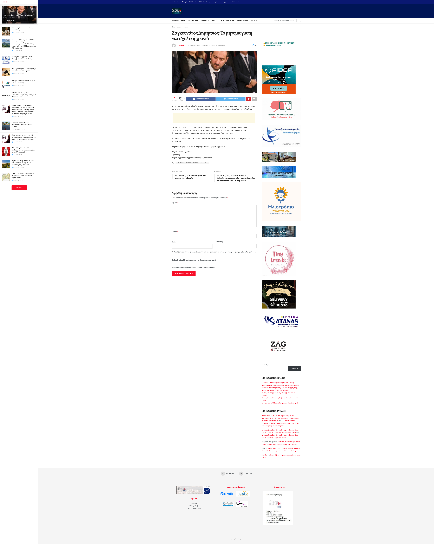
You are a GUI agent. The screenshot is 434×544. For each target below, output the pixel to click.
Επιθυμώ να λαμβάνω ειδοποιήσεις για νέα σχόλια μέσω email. (194, 260)
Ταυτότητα (193, 503)
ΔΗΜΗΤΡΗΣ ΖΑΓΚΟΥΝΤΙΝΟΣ (187, 163)
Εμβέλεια (217, 2)
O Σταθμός (184, 2)
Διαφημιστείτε (226, 2)
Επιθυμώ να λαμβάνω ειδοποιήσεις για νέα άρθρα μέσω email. (194, 267)
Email (175, 242)
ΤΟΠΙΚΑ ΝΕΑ (193, 21)
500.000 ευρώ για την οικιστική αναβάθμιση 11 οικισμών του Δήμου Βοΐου (23, 176)
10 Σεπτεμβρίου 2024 (195, 45)
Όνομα (175, 231)
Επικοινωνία (236, 2)
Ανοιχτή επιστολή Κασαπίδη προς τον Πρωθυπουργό (23, 82)
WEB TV (201, 2)
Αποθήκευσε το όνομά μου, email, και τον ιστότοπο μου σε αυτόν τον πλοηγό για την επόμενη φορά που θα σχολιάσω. (215, 252)
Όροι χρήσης (193, 506)
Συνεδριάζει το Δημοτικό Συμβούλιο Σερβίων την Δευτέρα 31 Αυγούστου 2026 (24, 95)
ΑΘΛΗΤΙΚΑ (204, 21)
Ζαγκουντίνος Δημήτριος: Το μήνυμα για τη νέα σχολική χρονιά (18, 16)
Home (174, 27)
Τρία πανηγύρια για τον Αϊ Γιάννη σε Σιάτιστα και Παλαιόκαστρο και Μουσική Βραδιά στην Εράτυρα (24, 137)
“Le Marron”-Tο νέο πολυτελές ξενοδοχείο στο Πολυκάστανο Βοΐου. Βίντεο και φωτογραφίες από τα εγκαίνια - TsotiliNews (280, 418)
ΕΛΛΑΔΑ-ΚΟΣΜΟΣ (179, 21)
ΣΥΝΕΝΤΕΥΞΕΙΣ (243, 21)
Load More (19, 187)
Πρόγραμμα (209, 2)
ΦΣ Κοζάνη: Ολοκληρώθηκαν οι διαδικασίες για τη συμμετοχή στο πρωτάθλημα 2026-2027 (23, 150)
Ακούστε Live (176, 2)
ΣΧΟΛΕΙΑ (204, 163)
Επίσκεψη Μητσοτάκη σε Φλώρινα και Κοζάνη (24, 29)
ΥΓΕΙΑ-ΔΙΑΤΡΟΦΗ (227, 21)
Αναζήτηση (265, 365)
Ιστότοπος (219, 242)
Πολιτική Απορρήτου (193, 508)
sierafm (181, 45)
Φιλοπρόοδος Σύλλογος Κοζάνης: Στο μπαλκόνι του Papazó (24, 70)
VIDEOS (254, 21)
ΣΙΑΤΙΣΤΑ (214, 21)
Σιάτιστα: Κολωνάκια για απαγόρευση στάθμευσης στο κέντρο (22, 124)
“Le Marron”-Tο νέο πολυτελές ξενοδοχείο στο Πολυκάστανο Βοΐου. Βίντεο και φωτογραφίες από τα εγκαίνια (280, 423)
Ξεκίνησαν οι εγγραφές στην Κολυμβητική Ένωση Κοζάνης (22, 58)
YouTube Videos (193, 2)
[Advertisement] (214, 118)
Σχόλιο (175, 202)
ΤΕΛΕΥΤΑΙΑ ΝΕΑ (182, 27)
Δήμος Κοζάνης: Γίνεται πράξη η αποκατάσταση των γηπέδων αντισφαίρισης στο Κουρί (23, 163)
